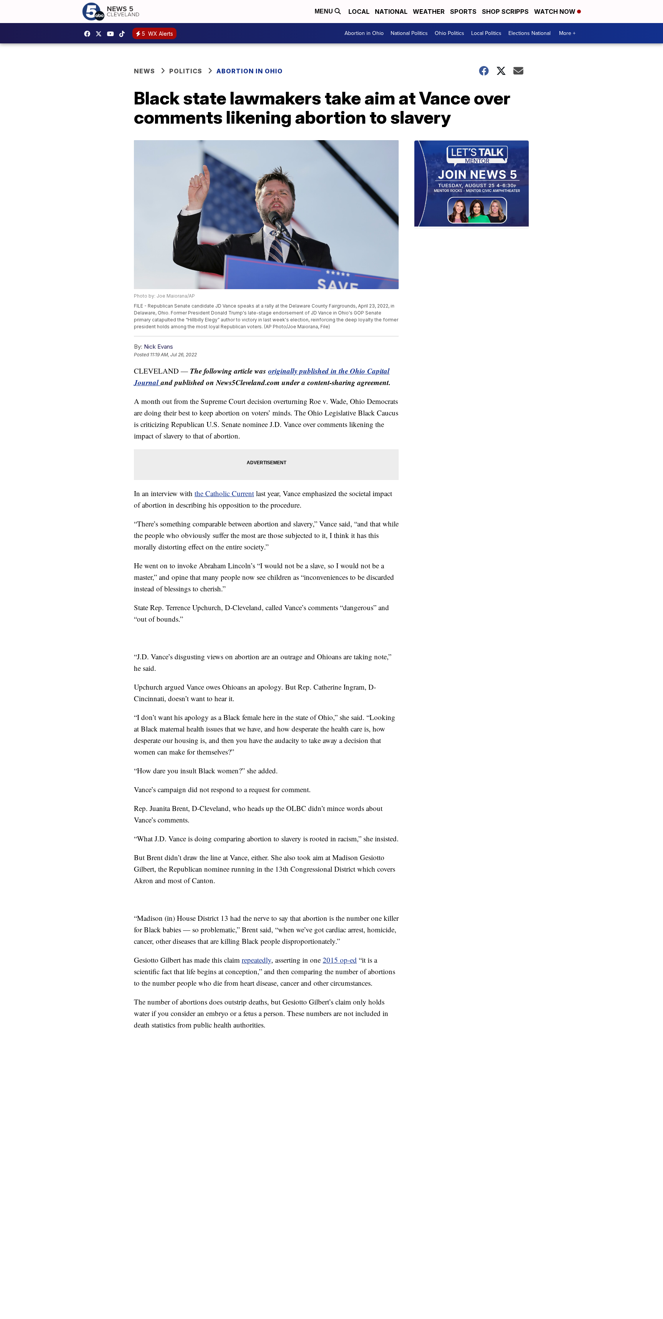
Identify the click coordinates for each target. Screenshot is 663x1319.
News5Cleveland (89, 34)
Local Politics (486, 33)
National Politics (409, 33)
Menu (325, 11)
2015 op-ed (340, 960)
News (144, 71)
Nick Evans (158, 346)
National (391, 11)
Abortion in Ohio (364, 33)
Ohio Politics (449, 33)
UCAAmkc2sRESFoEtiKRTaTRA (112, 34)
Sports (463, 11)
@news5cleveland (124, 34)
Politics (185, 71)
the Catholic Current (224, 493)
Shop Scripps (505, 11)
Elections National (529, 33)
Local (358, 11)
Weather (429, 11)
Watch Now (555, 11)
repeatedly (256, 960)
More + (567, 33)
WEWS (101, 34)
